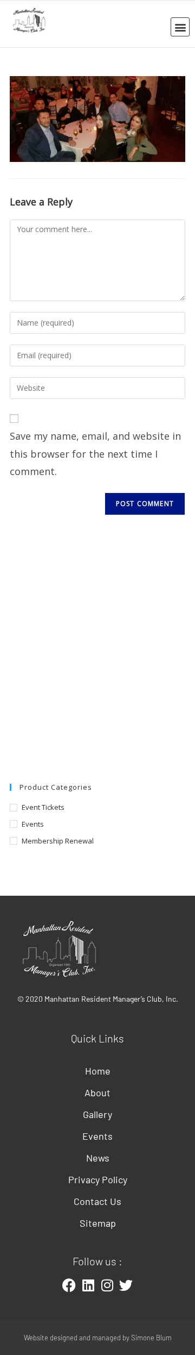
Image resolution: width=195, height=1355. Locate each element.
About (97, 1092)
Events (33, 824)
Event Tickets (43, 807)
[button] (180, 26)
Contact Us (97, 1201)
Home (97, 1071)
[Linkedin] (88, 1285)
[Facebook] (69, 1285)
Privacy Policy (97, 1179)
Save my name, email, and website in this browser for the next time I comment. (95, 453)
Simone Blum (151, 1337)
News (97, 1158)
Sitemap (98, 1223)
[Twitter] (126, 1285)
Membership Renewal (58, 841)
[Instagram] (107, 1285)
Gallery (97, 1114)
